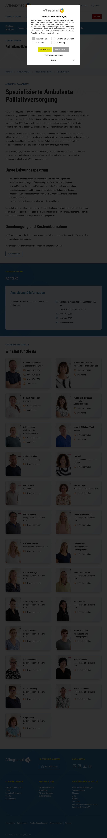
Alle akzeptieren (45, 49)
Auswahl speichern (61, 49)
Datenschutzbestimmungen (54, 55)
